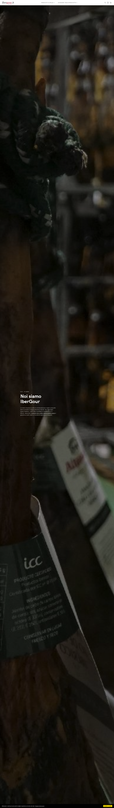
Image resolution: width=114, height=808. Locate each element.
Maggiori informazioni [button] (39, 806)
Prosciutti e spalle (47, 2)
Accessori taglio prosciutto (67, 2)
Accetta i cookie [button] (107, 806)
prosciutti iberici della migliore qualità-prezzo (43, 413)
